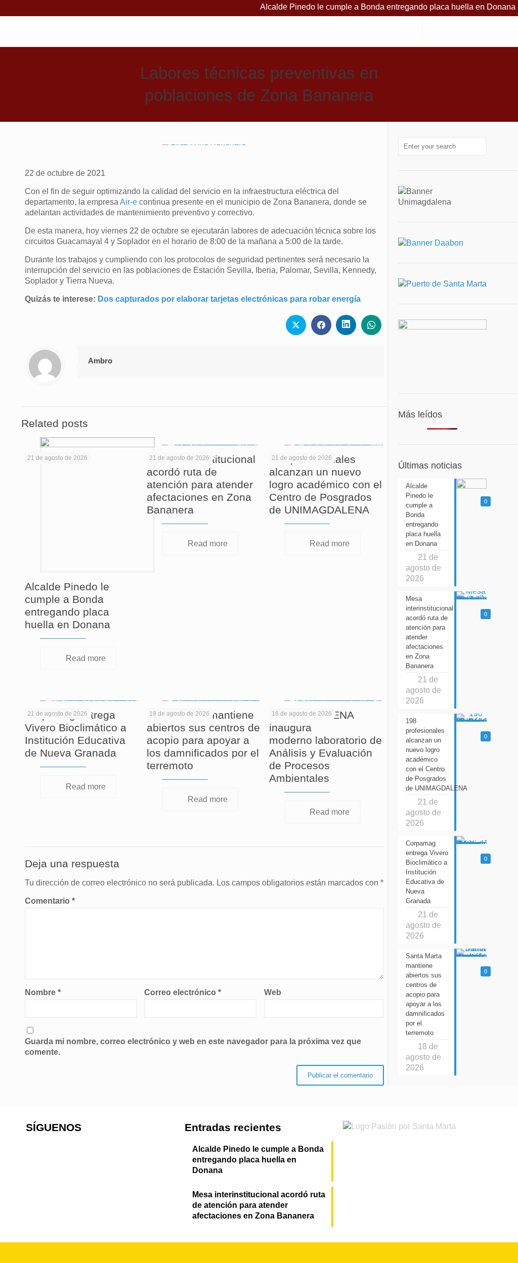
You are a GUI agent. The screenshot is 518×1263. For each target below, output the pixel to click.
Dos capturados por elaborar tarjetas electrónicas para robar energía (229, 299)
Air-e (128, 202)
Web (272, 992)
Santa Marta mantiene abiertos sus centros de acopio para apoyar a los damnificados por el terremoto (203, 740)
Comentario (50, 901)
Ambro (100, 360)
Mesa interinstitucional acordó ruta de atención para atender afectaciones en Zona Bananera (201, 484)
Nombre (43, 992)
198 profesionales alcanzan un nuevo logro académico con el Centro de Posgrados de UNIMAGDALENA (325, 484)
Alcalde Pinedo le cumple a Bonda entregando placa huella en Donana (258, 1160)
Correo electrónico (182, 992)
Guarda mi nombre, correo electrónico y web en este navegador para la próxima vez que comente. (193, 1046)
